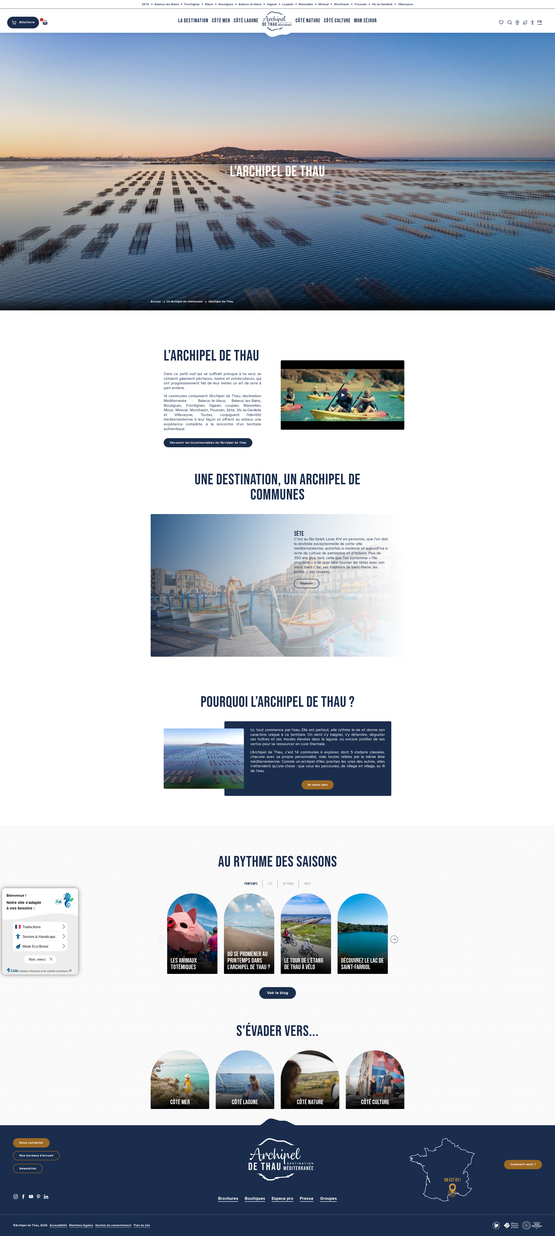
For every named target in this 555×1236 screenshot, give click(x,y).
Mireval (323, 4)
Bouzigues (226, 4)
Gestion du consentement (113, 1225)
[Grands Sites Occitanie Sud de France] (532, 1225)
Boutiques (255, 1198)
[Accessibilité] (532, 22)
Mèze (209, 4)
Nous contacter (31, 1142)
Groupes (328, 1198)
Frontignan (192, 4)
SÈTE (145, 4)
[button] (510, 22)
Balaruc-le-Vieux (250, 4)
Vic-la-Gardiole (382, 4)
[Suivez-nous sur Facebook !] (23, 1197)
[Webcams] (517, 22)
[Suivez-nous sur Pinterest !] (38, 1197)
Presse (306, 1198)
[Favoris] (502, 22)
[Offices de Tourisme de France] (511, 1225)
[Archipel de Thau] (277, 21)
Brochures (228, 1198)
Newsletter (27, 1168)
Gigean (272, 4)
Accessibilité (58, 1225)
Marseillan (306, 4)
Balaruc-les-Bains (167, 4)
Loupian (287, 4)
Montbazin (341, 4)
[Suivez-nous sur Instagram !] (15, 1197)
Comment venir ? (523, 1164)
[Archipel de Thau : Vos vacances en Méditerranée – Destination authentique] (342, 395)
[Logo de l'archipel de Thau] (277, 1159)
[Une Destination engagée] (525, 22)
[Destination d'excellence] (496, 1225)
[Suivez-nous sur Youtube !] (31, 1197)
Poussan (360, 4)
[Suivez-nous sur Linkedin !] (46, 1197)
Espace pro (282, 1198)
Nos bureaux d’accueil (36, 1155)
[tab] (251, 884)
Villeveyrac (405, 4)
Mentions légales (81, 1225)
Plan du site (142, 1225)
